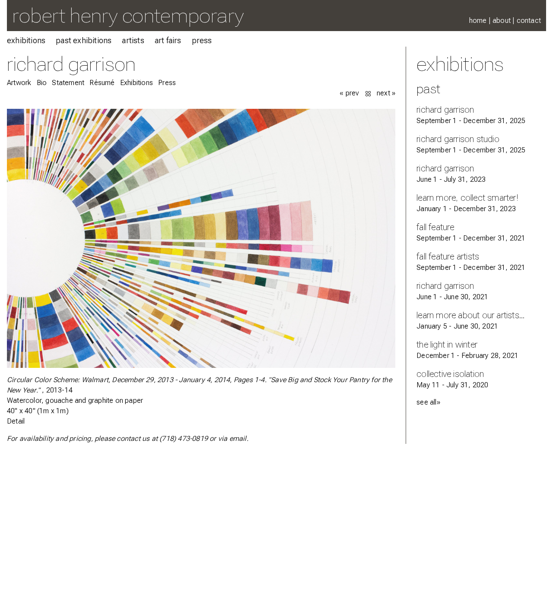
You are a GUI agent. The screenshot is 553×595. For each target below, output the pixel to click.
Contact (529, 20)
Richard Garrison (71, 63)
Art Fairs (168, 40)
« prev (349, 93)
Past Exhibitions (83, 40)
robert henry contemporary (128, 15)
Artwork (19, 83)
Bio (42, 83)
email (238, 438)
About (502, 20)
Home (478, 20)
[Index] (369, 93)
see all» (428, 402)
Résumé (101, 83)
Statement (68, 83)
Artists (133, 40)
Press (202, 40)
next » (386, 93)
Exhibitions (26, 40)
